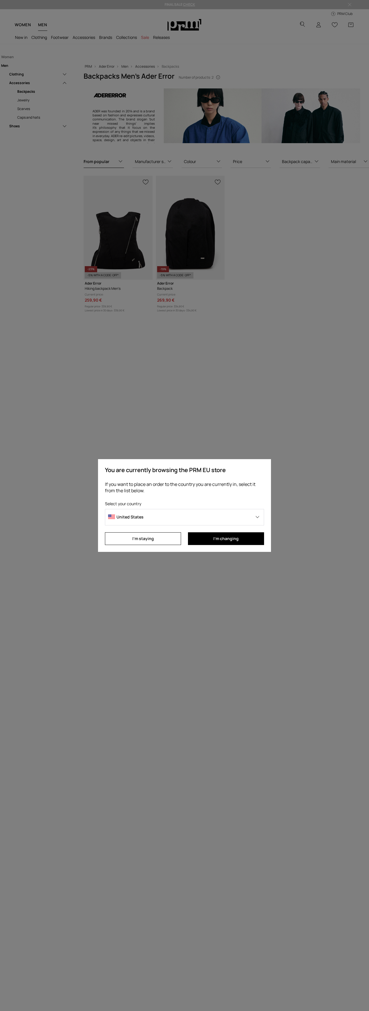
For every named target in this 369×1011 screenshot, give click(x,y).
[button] (184, 517)
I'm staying (143, 538)
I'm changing (226, 538)
